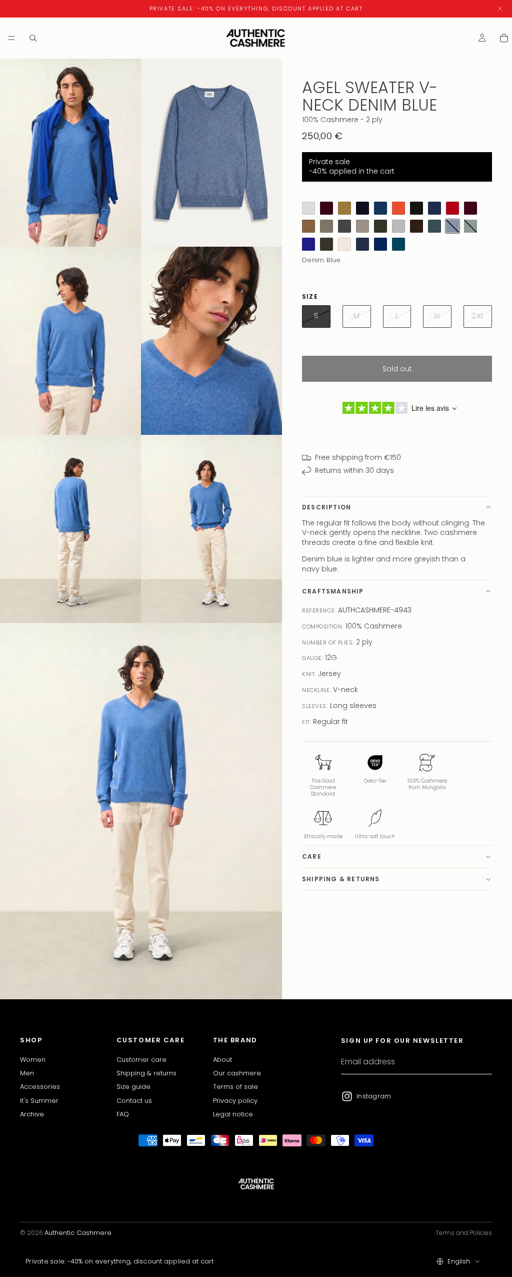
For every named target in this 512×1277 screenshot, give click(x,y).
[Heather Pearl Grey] (308, 208)
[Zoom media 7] (141, 811)
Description (326, 507)
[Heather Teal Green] (434, 226)
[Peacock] (398, 244)
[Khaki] (326, 244)
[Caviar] (362, 208)
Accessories (40, 1086)
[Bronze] (344, 208)
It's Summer (39, 1100)
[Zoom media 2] (211, 153)
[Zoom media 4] (211, 341)
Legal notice (233, 1114)
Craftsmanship (333, 591)
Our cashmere (237, 1073)
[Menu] (11, 38)
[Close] (500, 9)
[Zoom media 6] (211, 529)
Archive (32, 1114)
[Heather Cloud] (398, 226)
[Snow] (344, 244)
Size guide (133, 1086)
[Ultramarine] (380, 244)
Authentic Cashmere (78, 1232)
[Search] (33, 38)
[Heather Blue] (380, 208)
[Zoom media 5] (70, 529)
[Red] (452, 208)
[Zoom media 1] (70, 153)
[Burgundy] (470, 208)
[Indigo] (308, 244)
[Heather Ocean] (362, 244)
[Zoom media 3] (70, 341)
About (222, 1059)
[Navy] (434, 208)
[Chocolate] (416, 226)
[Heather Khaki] (380, 226)
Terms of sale (235, 1086)
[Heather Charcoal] (344, 226)
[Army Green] (326, 226)
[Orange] (398, 208)
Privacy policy (235, 1100)
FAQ (122, 1114)
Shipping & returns (341, 879)
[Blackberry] (326, 208)
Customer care (141, 1059)
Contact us (134, 1100)
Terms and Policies (464, 1232)
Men (27, 1073)
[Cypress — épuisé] (470, 226)
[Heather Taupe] (362, 226)
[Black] (416, 208)
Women (33, 1059)
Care (312, 856)
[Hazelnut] (308, 226)
